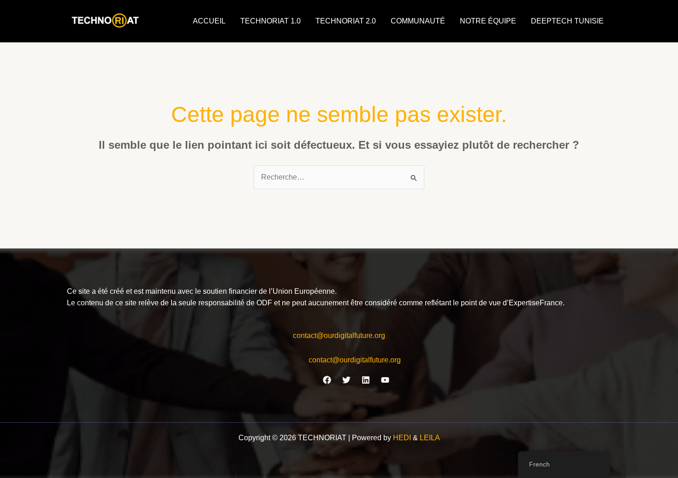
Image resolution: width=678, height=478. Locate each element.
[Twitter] (346, 380)
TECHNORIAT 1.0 (270, 21)
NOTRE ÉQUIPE (488, 21)
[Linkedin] (366, 380)
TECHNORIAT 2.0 (345, 21)
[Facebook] (327, 380)
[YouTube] (385, 380)
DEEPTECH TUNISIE (567, 21)
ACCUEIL (209, 21)
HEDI (403, 438)
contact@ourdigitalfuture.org (339, 335)
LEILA (430, 438)
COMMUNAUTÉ (418, 21)
